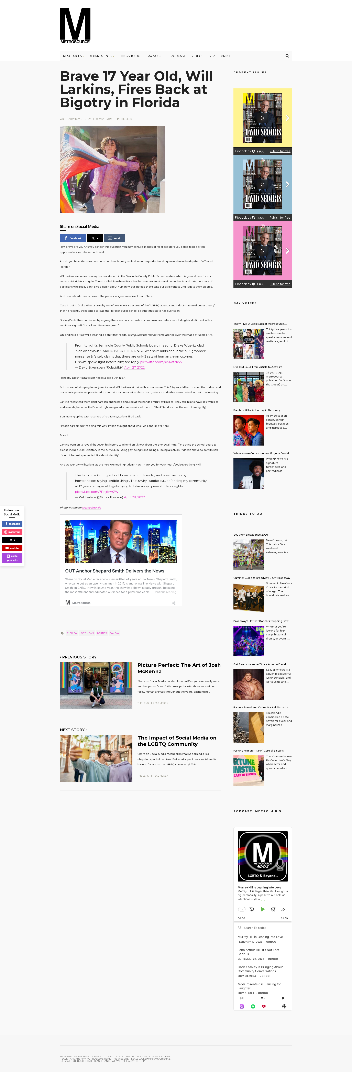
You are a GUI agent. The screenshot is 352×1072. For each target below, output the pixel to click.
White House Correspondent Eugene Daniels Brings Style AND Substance (261, 454)
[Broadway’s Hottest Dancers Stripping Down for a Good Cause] (248, 641)
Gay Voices (155, 56)
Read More (160, 703)
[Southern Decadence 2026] (248, 554)
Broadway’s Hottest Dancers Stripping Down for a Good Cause (261, 622)
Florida (72, 633)
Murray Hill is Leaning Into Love (260, 937)
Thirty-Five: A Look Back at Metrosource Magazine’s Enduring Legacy (258, 324)
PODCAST (178, 56)
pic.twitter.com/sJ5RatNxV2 (161, 362)
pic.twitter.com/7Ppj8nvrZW (97, 492)
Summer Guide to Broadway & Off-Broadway (261, 578)
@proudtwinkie (91, 507)
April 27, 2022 (134, 367)
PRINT (225, 56)
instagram (14, 532)
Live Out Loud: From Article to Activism (257, 367)
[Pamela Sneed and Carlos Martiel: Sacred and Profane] (248, 727)
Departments (100, 56)
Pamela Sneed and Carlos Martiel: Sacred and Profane (262, 708)
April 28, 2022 (134, 497)
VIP (212, 56)
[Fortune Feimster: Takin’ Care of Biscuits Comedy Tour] (248, 770)
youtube (14, 548)
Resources (72, 56)
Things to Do (129, 56)
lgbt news (87, 633)
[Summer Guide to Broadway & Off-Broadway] (248, 598)
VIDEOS (197, 56)
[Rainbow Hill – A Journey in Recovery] (248, 430)
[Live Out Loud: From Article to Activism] (248, 387)
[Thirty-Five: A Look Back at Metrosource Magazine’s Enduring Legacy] (248, 344)
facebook (75, 238)
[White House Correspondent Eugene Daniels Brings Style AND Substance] (248, 473)
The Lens (126, 119)
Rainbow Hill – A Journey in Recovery (256, 410)
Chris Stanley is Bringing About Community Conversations (260, 969)
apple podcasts (12, 558)
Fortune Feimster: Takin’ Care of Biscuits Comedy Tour (258, 751)
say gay (114, 633)
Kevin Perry (83, 119)
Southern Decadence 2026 (250, 534)
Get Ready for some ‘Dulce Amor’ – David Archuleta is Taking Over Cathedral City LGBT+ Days (262, 665)
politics (102, 633)
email (117, 238)
